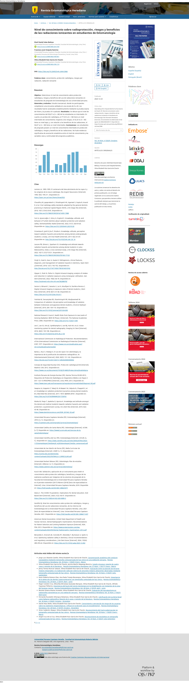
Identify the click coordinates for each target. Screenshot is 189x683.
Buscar (153, 17)
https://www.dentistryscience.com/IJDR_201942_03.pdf (54, 412)
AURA (130, 207)
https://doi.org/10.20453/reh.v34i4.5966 (53, 71)
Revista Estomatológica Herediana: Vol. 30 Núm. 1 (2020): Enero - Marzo (76, 561)
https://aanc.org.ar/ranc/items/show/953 (49, 197)
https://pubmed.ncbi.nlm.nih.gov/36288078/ (50, 281)
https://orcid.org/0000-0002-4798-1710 (48, 64)
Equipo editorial (49, 17)
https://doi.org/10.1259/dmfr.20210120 (59, 226)
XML (107, 85)
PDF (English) (102, 88)
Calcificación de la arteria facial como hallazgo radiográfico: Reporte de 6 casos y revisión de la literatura (80, 598)
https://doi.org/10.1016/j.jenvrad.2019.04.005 (51, 310)
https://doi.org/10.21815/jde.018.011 (47, 294)
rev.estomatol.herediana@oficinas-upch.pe (57, 647)
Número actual (64, 17)
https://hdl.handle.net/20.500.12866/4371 (52, 488)
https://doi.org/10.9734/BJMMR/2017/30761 (50, 396)
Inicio (36, 23)
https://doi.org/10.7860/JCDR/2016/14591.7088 (51, 213)
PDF (99, 85)
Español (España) (134, 71)
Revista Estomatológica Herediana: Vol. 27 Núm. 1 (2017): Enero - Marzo (89, 566)
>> (39, 622)
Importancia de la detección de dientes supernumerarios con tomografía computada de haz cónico (79, 578)
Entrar (156, 4)
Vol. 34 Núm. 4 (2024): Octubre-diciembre (62, 23)
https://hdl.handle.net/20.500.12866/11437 (72, 514)
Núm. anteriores (79, 17)
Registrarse (147, 4)
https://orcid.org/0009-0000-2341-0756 (48, 46)
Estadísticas (113, 17)
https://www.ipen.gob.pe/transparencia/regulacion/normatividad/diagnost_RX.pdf (64, 383)
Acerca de (35, 17)
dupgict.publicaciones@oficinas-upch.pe (57, 650)
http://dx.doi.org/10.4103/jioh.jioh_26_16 (60, 239)
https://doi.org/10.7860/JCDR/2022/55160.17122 (52, 255)
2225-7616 (44, 653)
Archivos (43, 23)
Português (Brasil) (135, 77)
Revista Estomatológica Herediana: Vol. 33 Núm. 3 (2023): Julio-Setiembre (88, 619)
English (131, 74)
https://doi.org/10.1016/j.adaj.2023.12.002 (69, 543)
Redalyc (131, 204)
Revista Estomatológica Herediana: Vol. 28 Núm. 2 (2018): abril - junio (80, 588)
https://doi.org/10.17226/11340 (66, 321)
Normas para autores (97, 17)
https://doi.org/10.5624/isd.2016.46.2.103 (49, 334)
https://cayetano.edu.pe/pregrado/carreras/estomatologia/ (56, 423)
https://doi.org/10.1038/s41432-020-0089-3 (50, 498)
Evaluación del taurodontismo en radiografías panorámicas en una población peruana (77, 591)
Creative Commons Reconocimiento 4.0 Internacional (89, 657)
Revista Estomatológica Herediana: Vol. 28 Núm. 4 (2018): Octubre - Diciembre (78, 607)
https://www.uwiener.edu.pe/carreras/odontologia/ (53, 467)
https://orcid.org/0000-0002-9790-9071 (48, 56)
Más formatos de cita (103, 130)
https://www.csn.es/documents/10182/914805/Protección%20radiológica (61, 370)
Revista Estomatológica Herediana (63, 10)
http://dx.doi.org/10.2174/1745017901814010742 (52, 268)
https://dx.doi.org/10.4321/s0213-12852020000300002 (54, 360)
